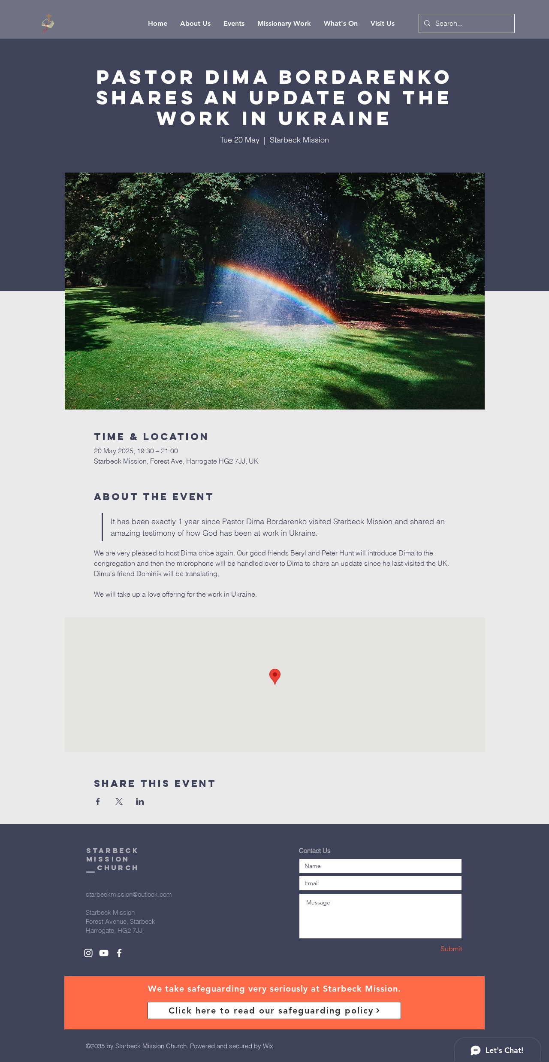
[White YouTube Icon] (103, 953)
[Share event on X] (119, 801)
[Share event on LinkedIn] (140, 801)
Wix (268, 1046)
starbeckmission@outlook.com (129, 894)
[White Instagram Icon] (88, 953)
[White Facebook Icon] (119, 953)
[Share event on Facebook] (98, 801)
